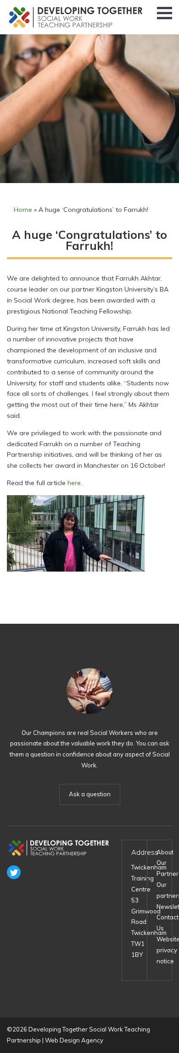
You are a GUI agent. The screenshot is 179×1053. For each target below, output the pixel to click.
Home (23, 209)
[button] (164, 13)
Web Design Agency (74, 1040)
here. (74, 483)
